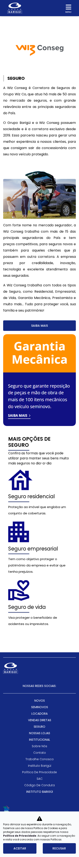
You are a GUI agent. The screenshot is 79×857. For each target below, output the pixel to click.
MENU (68, 12)
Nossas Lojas (39, 733)
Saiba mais (39, 326)
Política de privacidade (39, 772)
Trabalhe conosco (39, 759)
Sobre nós (39, 746)
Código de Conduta (39, 785)
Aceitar (19, 848)
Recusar (59, 848)
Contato (39, 753)
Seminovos (39, 707)
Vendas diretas (39, 720)
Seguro (39, 727)
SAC (40, 779)
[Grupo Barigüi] (14, 8)
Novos (39, 700)
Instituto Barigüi (39, 766)
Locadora (39, 714)
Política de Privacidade (19, 835)
